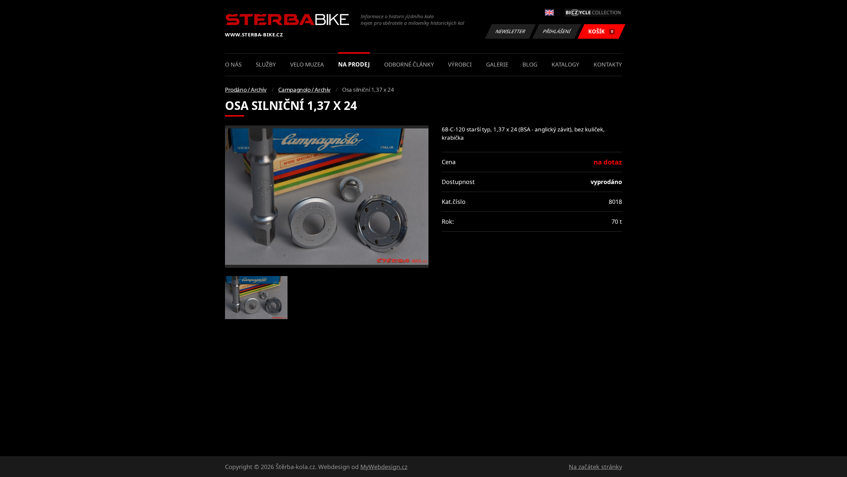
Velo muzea (307, 64)
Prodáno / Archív (246, 89)
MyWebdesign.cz (383, 467)
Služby (266, 64)
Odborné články (409, 64)
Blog (529, 64)
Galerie (497, 64)
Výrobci (460, 64)
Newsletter (510, 31)
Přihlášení (557, 31)
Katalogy (565, 64)
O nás (233, 64)
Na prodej (354, 64)
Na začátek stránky (595, 467)
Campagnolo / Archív (304, 89)
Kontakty (608, 64)
